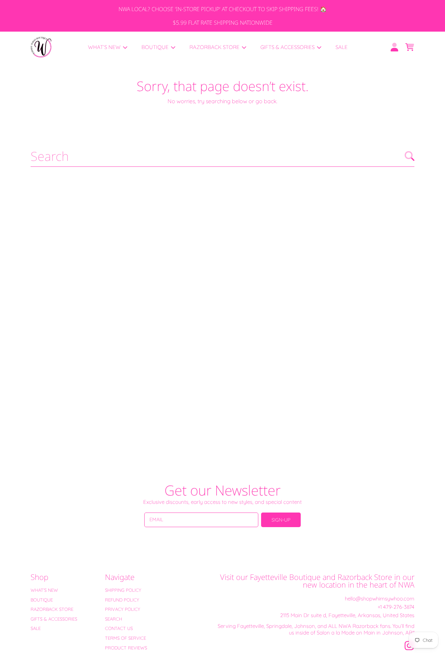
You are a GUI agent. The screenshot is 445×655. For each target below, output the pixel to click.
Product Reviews (126, 647)
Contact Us (119, 628)
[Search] (409, 156)
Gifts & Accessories (288, 47)
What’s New (105, 47)
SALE (36, 628)
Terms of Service (125, 638)
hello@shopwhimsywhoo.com (379, 598)
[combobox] (222, 156)
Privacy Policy (122, 609)
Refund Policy (122, 600)
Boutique (155, 47)
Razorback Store (215, 47)
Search (113, 619)
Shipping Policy (123, 590)
